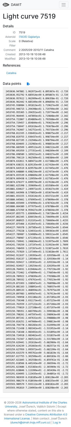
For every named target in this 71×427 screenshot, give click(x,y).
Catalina (11, 73)
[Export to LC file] (28, 83)
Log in (57, 422)
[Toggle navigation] (63, 4)
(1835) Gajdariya (29, 36)
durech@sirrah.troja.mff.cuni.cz (30, 422)
